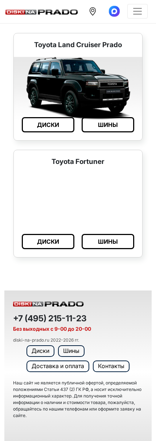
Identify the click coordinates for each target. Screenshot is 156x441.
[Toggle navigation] (137, 11)
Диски (40, 350)
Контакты (111, 366)
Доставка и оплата (58, 366)
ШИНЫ (108, 124)
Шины (71, 350)
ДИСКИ (48, 124)
